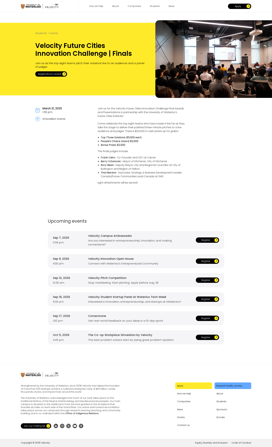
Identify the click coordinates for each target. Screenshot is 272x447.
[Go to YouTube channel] (75, 426)
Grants (181, 417)
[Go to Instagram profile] (62, 426)
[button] (36, 426)
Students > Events (46, 33)
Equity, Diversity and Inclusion (211, 442)
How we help (184, 393)
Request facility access (229, 385)
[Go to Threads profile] (81, 426)
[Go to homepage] (40, 6)
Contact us (183, 425)
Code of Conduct (241, 442)
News (180, 409)
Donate (220, 417)
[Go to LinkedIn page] (56, 426)
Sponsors (221, 409)
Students (221, 401)
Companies (183, 401)
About (219, 393)
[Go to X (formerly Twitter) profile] (68, 426)
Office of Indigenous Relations (82, 413)
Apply (180, 385)
